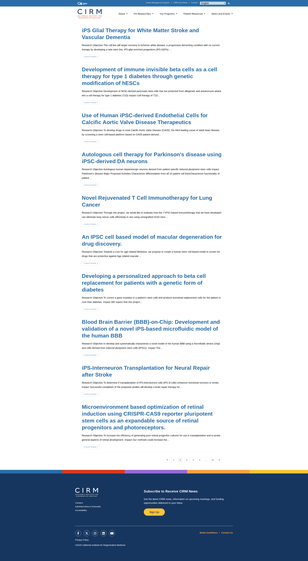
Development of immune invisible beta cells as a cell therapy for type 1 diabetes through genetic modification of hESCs (149, 76)
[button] (228, 3)
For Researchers (142, 13)
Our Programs (167, 13)
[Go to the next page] (219, 459)
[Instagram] (95, 533)
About (122, 13)
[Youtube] (112, 533)
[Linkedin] (103, 533)
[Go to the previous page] (167, 459)
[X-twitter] (87, 533)
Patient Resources (193, 13)
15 (213, 460)
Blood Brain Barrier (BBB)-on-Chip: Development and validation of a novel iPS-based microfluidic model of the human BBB (151, 329)
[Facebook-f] (78, 533)
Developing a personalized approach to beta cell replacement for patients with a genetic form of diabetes (144, 283)
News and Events (221, 13)
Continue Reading (92, 56)
